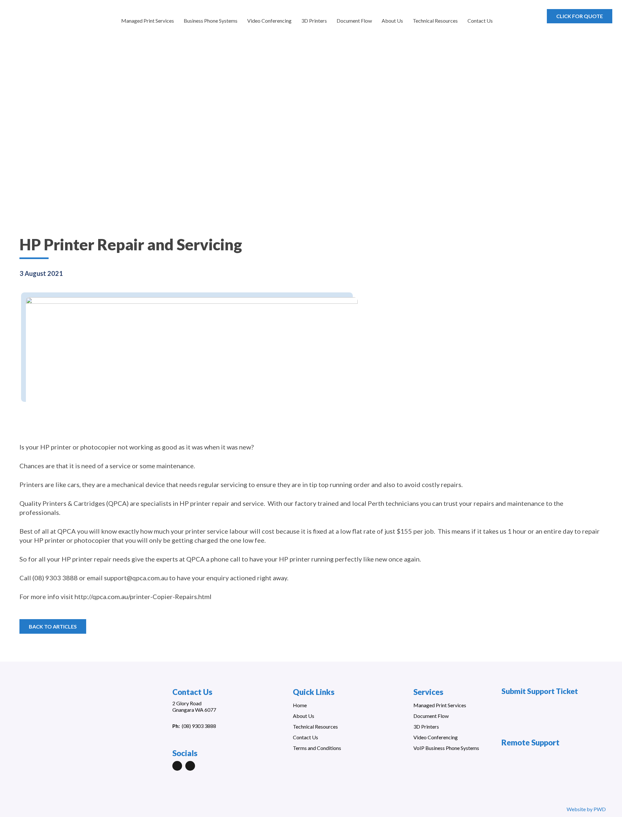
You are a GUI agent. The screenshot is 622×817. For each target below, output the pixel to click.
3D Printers (426, 726)
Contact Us (305, 737)
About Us (303, 716)
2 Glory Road (187, 703)
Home (300, 705)
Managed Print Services (439, 705)
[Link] (43, 19)
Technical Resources (315, 726)
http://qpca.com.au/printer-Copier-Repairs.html (143, 596)
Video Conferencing (435, 737)
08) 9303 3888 (199, 726)
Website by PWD (586, 809)
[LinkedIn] (177, 766)
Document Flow (431, 716)
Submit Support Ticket (539, 691)
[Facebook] (190, 766)
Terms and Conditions (317, 748)
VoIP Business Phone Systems (446, 748)
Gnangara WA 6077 (194, 710)
